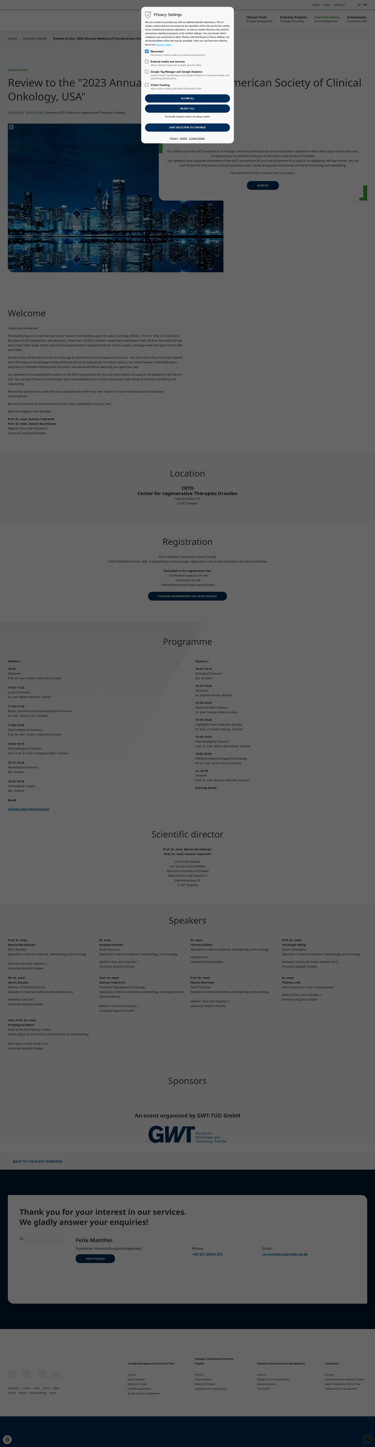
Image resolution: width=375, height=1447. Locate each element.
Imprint (183, 138)
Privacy (174, 138)
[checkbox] (147, 51)
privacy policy (164, 44)
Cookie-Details (197, 138)
